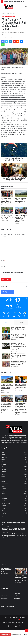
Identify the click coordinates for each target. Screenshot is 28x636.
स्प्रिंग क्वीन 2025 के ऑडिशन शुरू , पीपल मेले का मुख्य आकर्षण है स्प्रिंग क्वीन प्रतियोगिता (7, 201)
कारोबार (3, 454)
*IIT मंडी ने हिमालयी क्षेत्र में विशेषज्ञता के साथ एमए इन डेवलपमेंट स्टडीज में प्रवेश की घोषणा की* (7, 387)
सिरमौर (4, 508)
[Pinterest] (14, 41)
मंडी (4, 501)
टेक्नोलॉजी (4, 464)
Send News (17, 598)
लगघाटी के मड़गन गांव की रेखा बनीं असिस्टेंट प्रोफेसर (18, 328)
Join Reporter (4, 595)
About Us (3, 593)
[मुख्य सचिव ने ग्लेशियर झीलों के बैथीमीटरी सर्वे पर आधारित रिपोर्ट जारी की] (21, 379)
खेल (3, 462)
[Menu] (2, 7)
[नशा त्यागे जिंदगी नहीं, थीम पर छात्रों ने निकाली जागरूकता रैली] (7, 210)
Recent (21, 322)
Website (3, 266)
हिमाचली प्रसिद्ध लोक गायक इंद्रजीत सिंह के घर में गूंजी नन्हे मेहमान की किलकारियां (18, 363)
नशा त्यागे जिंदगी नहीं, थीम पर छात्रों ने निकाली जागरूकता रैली (7, 217)
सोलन (4, 510)
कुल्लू (14, 13)
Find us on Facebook (6, 611)
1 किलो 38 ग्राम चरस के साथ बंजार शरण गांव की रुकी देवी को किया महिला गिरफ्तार (18, 355)
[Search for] (26, 7)
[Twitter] (6, 41)
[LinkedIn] (10, 41)
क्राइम (3, 459)
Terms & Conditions (20, 622)
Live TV (16, 595)
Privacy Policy (11, 622)
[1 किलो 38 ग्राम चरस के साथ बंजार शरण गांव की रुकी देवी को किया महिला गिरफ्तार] (6, 356)
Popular (7, 322)
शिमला (4, 505)
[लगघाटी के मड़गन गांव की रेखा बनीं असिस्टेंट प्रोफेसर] (6, 330)
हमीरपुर (4, 513)
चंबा (4, 496)
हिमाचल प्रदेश (9, 13)
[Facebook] (3, 41)
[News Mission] (8, 6)
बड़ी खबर (6, 16)
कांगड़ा (4, 488)
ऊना (4, 486)
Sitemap (5, 622)
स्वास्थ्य (3, 481)
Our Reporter (4, 598)
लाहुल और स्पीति (6, 503)
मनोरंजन (3, 474)
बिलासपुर (5, 498)
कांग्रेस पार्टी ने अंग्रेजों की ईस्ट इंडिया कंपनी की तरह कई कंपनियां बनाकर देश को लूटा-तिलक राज (21, 218)
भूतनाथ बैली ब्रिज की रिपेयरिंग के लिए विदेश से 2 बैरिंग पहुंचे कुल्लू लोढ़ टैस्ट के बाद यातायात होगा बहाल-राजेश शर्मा (18, 346)
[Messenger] (21, 41)
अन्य (3, 452)
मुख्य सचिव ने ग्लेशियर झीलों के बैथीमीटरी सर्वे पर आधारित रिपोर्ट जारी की (20, 387)
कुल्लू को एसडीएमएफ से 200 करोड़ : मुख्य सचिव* (6, 570)
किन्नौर (4, 491)
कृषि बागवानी (4, 457)
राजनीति (3, 476)
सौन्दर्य (3, 479)
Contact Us (17, 593)
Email (3, 260)
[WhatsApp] (3, 44)
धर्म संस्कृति (4, 469)
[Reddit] (17, 41)
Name (3, 255)
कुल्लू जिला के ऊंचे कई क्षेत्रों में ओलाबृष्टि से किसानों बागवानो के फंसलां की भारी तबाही (20, 201)
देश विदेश (4, 466)
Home (4, 13)
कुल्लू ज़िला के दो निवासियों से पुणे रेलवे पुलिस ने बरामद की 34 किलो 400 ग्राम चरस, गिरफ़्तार (18, 337)
